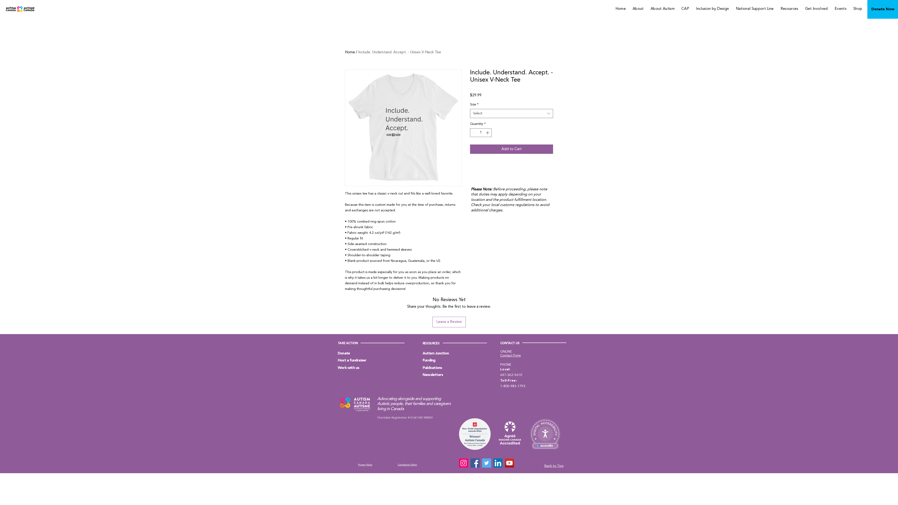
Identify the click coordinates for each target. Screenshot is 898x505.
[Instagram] (463, 463)
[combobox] (511, 113)
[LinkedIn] (498, 463)
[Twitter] (486, 463)
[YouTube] (509, 463)
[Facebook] (475, 463)
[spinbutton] (481, 133)
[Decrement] (474, 133)
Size (474, 104)
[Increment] (488, 133)
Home (350, 52)
